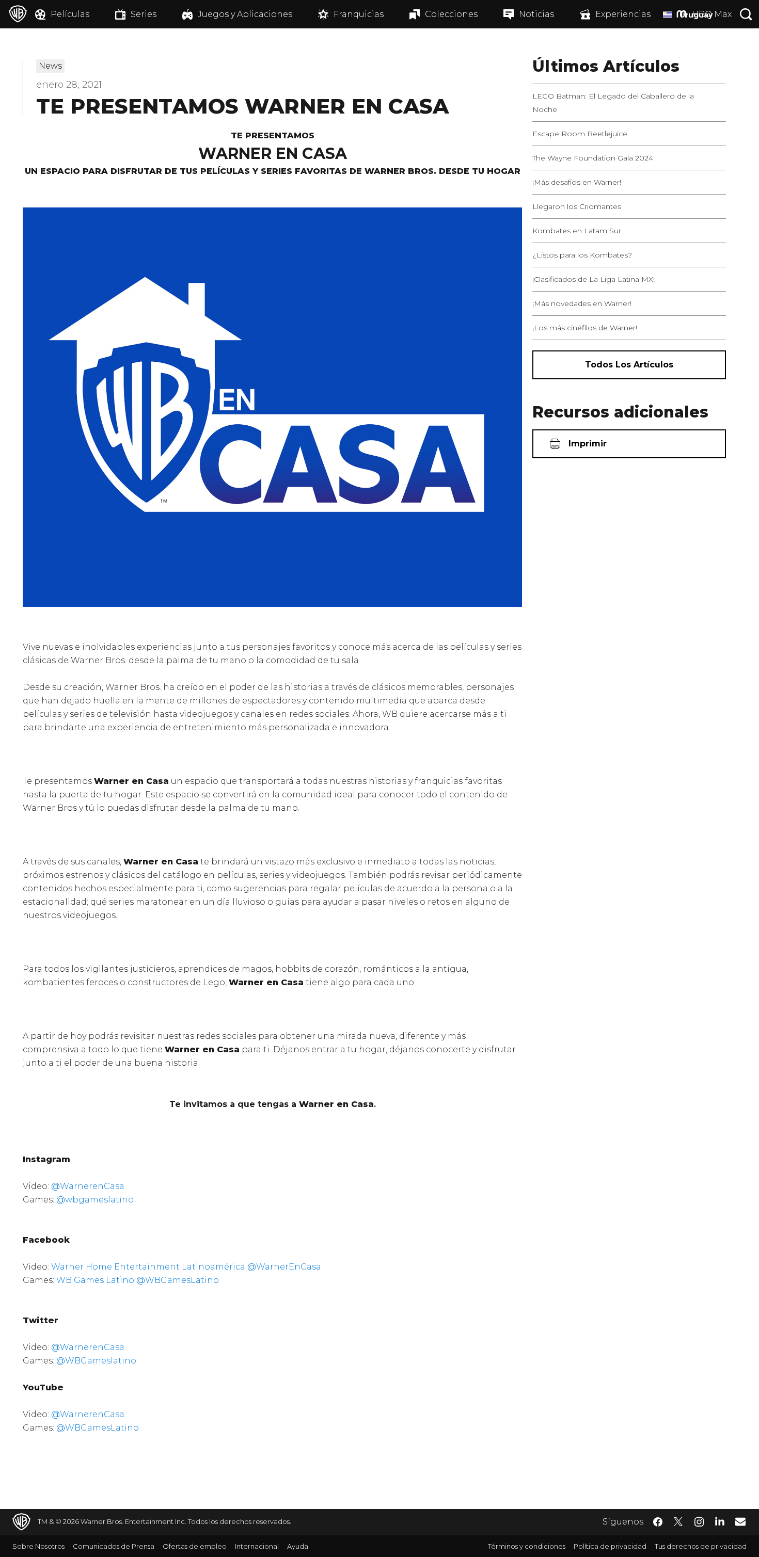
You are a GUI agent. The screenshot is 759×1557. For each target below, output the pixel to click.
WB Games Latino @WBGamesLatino (137, 1280)
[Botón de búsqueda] (746, 14)
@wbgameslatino (95, 1200)
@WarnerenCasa (87, 1186)
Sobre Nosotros (38, 1546)
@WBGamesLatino (97, 1428)
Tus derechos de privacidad (701, 1546)
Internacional (257, 1546)
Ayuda (297, 1546)
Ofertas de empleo (195, 1546)
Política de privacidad (610, 1546)
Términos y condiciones (526, 1546)
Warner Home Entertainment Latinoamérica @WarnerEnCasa (186, 1267)
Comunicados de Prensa (113, 1546)
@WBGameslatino (96, 1361)
